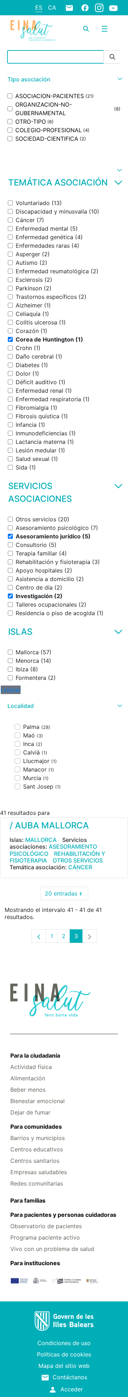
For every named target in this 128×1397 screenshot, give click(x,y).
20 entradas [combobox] (66, 895)
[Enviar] (112, 57)
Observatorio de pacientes (46, 1226)
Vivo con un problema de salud (52, 1248)
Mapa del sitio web (64, 1365)
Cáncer (80, 867)
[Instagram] (99, 7)
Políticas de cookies (64, 1354)
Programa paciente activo (45, 1237)
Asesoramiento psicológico (53, 850)
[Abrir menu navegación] (105, 28)
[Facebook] (85, 7)
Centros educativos (36, 1149)
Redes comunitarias (36, 1183)
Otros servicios (78, 860)
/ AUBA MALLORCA (49, 825)
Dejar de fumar (30, 1112)
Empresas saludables (38, 1172)
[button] (64, 79)
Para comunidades (36, 1126)
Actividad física (31, 1066)
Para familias (28, 1200)
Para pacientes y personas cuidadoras (63, 1214)
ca (52, 7)
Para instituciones (35, 1263)
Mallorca (41, 839)
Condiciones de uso (64, 1343)
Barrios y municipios (37, 1137)
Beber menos (28, 1089)
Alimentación (27, 1078)
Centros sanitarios (34, 1160)
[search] (86, 28)
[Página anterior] (38, 936)
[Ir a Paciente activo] (32, 31)
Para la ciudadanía (35, 1055)
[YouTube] (113, 7)
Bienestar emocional (37, 1101)
